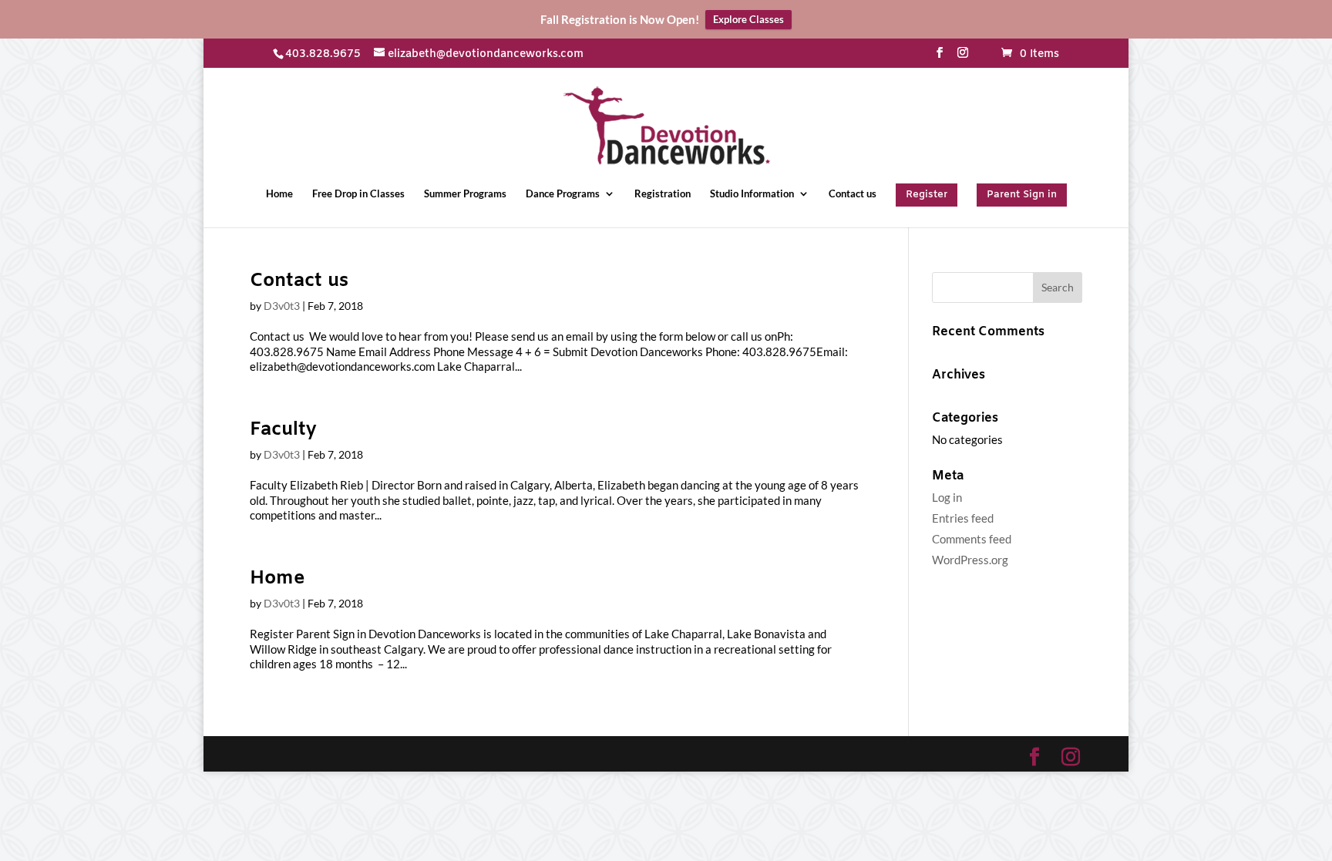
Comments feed (971, 539)
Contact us (852, 194)
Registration (662, 194)
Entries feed (963, 518)
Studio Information (752, 194)
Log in (947, 497)
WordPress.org (970, 560)
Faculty (283, 430)
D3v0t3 (282, 305)
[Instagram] (962, 58)
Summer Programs (465, 194)
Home (279, 194)
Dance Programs (563, 194)
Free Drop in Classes (358, 194)
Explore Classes (748, 19)
